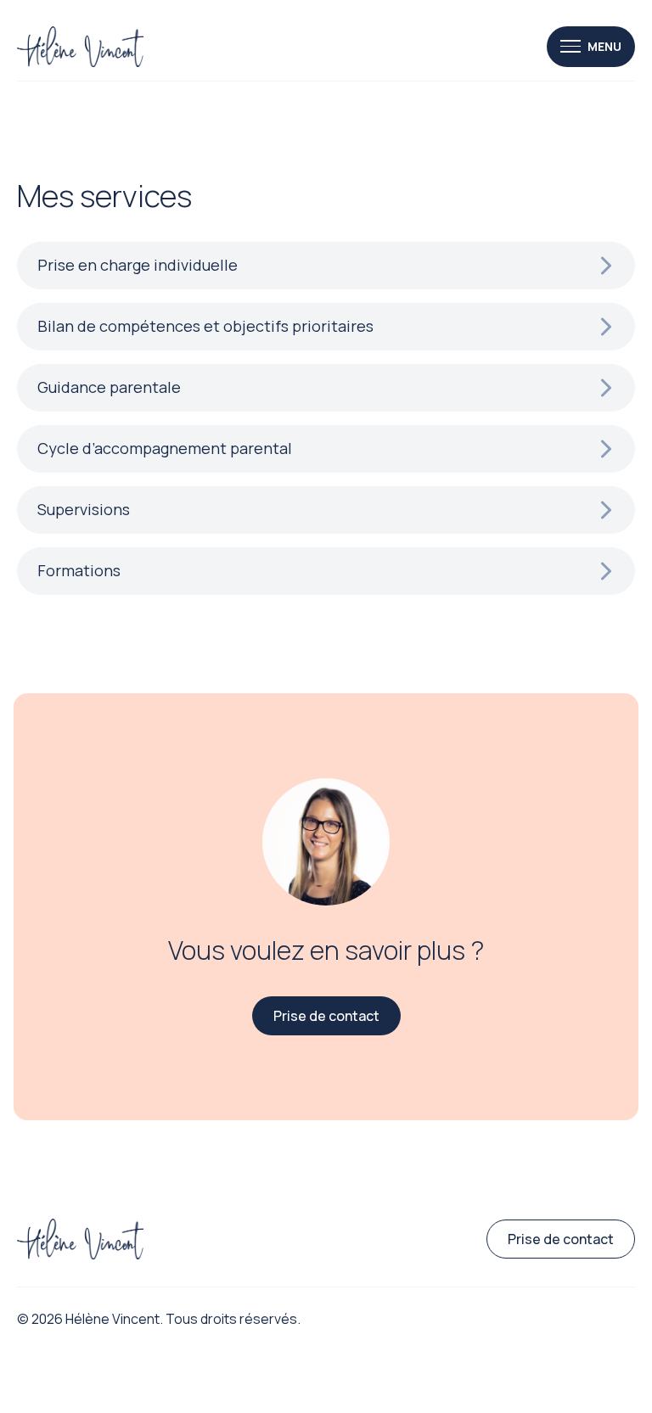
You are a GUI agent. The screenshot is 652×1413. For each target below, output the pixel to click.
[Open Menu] (591, 46)
